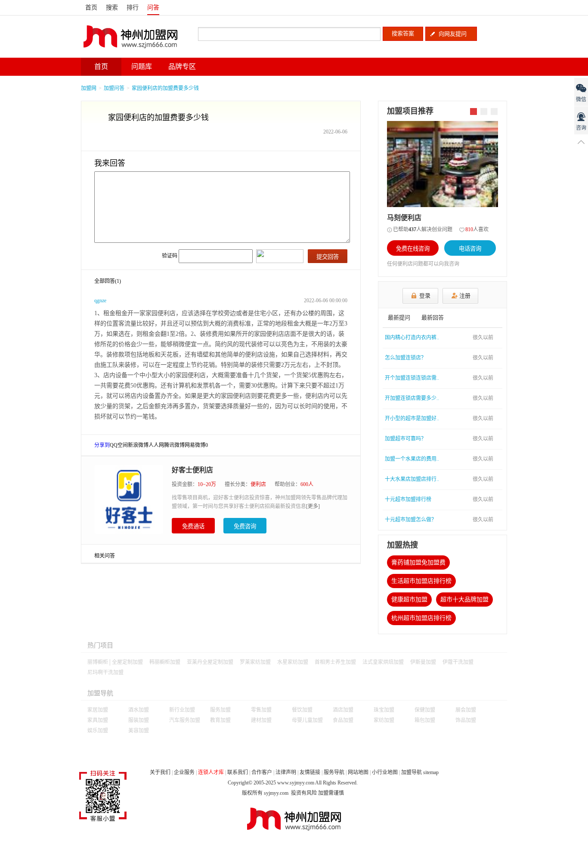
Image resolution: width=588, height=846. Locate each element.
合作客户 (261, 772)
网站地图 (358, 772)
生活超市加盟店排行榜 (421, 581)
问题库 (141, 66)
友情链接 (310, 772)
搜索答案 (403, 33)
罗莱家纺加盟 (255, 662)
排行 (133, 7)
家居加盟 (97, 710)
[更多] (313, 506)
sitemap (431, 772)
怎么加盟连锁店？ (405, 358)
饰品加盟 (465, 720)
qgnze (100, 300)
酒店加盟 (343, 710)
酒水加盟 (138, 710)
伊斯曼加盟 (423, 662)
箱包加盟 (425, 720)
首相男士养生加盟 (335, 662)
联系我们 (237, 772)
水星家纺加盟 (292, 662)
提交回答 (327, 257)
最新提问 (399, 317)
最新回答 (432, 317)
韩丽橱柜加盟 (164, 662)
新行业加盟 (182, 710)
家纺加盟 (384, 720)
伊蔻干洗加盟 (458, 662)
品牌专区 (182, 66)
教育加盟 (220, 720)
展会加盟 (465, 710)
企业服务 (184, 772)
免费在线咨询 (413, 248)
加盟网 (88, 88)
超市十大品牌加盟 (464, 599)
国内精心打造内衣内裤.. (412, 338)
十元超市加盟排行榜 (408, 499)
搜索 (112, 7)
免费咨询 (245, 526)
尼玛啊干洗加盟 (105, 672)
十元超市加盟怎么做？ (410, 520)
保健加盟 (425, 710)
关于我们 (160, 772)
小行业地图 (385, 772)
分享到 (102, 445)
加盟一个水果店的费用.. (412, 459)
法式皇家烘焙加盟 (383, 662)
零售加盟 (261, 710)
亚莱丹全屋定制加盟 (210, 662)
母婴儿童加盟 (307, 720)
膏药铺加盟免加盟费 (418, 562)
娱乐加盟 (97, 731)
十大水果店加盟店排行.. (412, 479)
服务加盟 (220, 710)
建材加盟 (261, 720)
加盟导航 (411, 772)
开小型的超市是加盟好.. (412, 418)
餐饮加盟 (302, 710)
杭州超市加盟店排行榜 (421, 618)
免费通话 (193, 526)
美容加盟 (138, 731)
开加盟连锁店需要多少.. (412, 398)
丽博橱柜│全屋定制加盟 (115, 662)
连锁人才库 (211, 772)
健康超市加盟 (409, 599)
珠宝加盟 (384, 710)
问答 (153, 7)
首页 (91, 7)
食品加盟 (343, 720)
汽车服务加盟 (184, 720)
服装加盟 (138, 720)
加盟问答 (114, 88)
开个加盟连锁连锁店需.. (412, 378)
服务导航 (334, 772)
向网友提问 (453, 34)
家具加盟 (97, 720)
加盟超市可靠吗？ (405, 439)
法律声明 (285, 772)
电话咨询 (470, 248)
